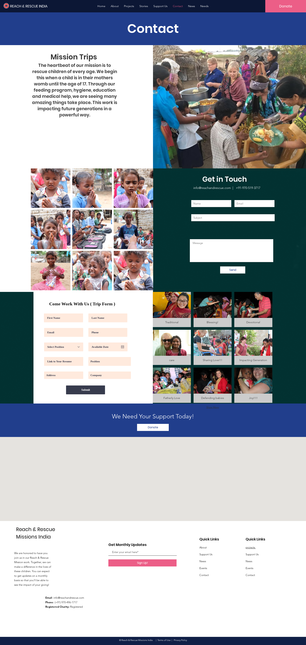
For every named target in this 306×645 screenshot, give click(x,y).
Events (203, 568)
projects (251, 547)
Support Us (205, 554)
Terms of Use (164, 640)
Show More (212, 407)
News (202, 561)
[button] (172, 309)
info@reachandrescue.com (68, 597)
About (203, 547)
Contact (204, 575)
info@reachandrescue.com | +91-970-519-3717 (226, 188)
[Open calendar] (122, 346)
